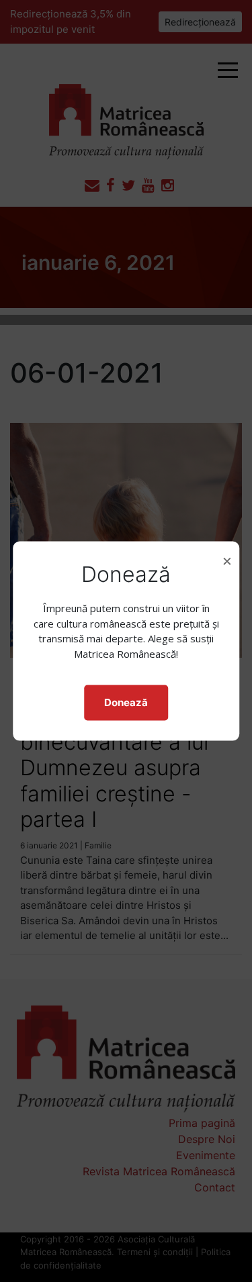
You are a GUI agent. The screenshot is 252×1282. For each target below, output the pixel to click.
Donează (126, 702)
